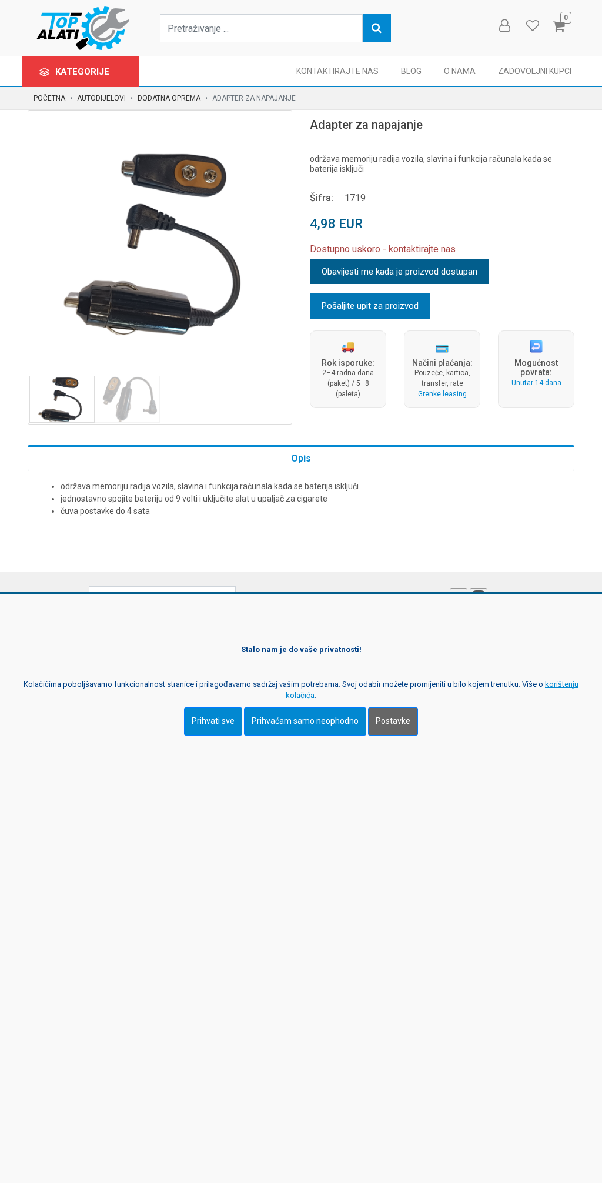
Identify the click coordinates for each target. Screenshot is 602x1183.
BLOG (411, 71)
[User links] (504, 26)
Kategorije (83, 71)
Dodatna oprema (169, 98)
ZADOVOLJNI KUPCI (534, 71)
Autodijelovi (101, 98)
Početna (49, 98)
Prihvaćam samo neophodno (305, 721)
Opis (301, 458)
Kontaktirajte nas (337, 71)
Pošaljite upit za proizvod (370, 305)
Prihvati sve (213, 721)
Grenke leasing (442, 394)
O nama (460, 71)
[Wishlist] (532, 26)
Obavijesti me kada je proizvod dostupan (399, 271)
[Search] (377, 28)
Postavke (393, 721)
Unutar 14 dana (536, 383)
